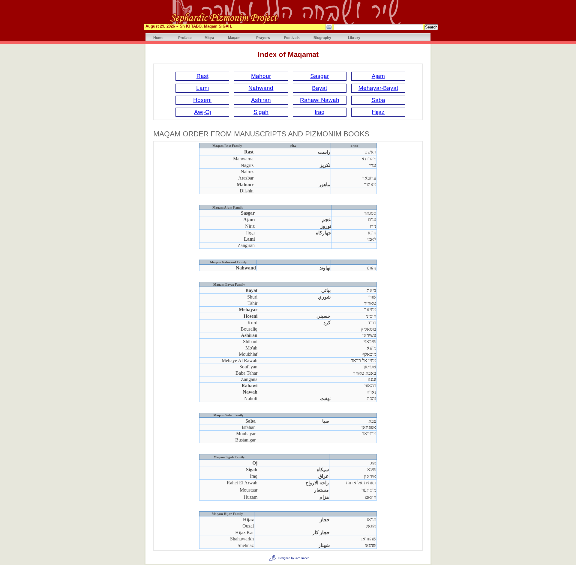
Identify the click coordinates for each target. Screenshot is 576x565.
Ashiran (261, 100)
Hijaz (378, 112)
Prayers (263, 38)
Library (354, 38)
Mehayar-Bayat (378, 88)
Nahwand (260, 88)
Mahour (261, 76)
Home (158, 38)
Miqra (209, 38)
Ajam (378, 76)
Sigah (261, 112)
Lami (202, 88)
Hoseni (202, 100)
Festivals (292, 38)
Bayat (319, 88)
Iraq (320, 112)
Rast (202, 76)
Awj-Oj (202, 112)
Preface (185, 38)
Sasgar (319, 76)
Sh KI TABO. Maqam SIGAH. (206, 26)
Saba (378, 100)
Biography (322, 38)
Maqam (234, 38)
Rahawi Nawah (319, 100)
